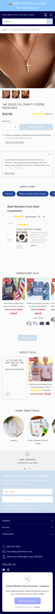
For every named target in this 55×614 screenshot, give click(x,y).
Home (4, 29)
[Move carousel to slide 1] (24, 468)
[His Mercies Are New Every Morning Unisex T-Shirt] (40, 369)
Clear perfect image (19, 229)
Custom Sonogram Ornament (11, 246)
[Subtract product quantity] (4, 127)
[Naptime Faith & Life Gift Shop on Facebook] (3, 570)
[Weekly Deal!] (7, 394)
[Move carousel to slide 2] (26, 468)
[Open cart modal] (45, 15)
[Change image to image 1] (6, 94)
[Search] (50, 21)
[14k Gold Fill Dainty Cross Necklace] (27, 60)
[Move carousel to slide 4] (30, 468)
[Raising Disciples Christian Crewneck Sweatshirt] (38, 288)
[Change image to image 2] (16, 94)
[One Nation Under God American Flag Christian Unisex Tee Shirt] (13, 288)
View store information (14, 142)
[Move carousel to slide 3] (28, 468)
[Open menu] (51, 15)
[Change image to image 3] (25, 94)
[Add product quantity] (15, 127)
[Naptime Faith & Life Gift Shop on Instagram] (8, 570)
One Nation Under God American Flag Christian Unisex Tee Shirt (13, 306)
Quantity (6, 121)
